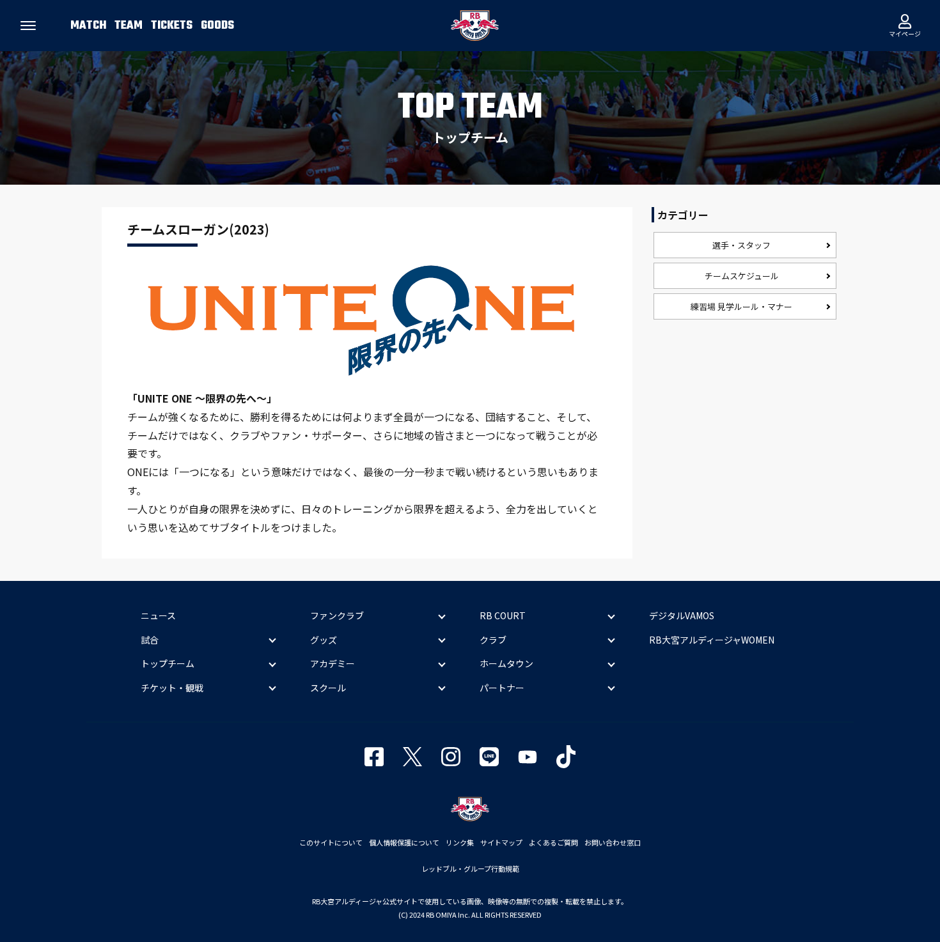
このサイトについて (331, 842)
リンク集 (460, 842)
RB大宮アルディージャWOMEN (711, 639)
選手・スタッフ (741, 245)
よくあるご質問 (553, 842)
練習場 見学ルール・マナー (741, 306)
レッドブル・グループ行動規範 (470, 868)
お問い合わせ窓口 (612, 842)
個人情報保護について (404, 842)
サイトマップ (501, 842)
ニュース (158, 615)
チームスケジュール (742, 276)
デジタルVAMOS (681, 615)
